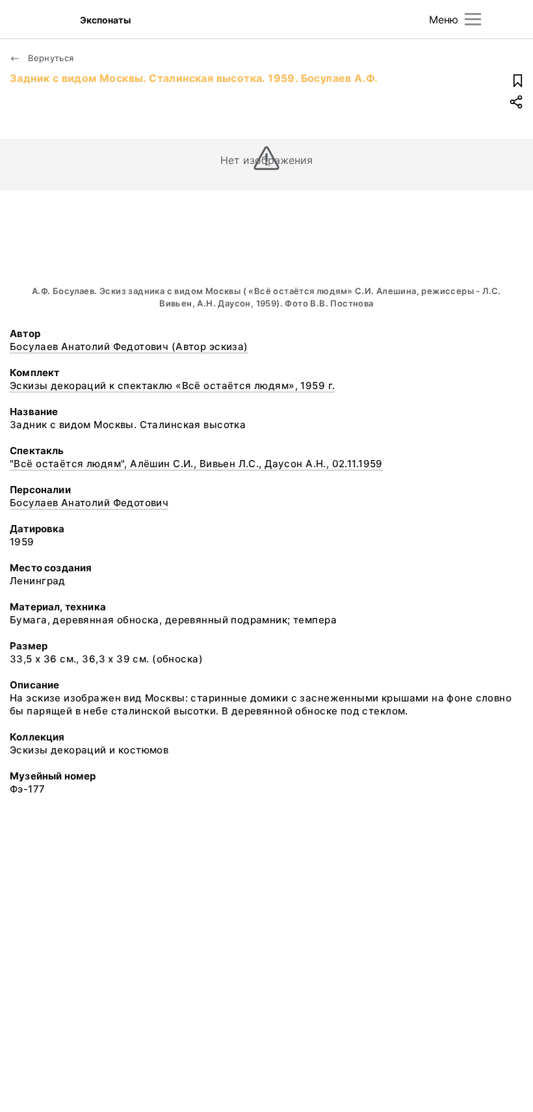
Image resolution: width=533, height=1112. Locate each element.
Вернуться (49, 58)
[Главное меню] (473, 19)
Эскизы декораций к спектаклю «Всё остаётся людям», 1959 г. (172, 385)
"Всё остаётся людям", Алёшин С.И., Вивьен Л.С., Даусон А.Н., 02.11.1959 (196, 463)
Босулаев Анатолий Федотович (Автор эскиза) (129, 346)
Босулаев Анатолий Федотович (89, 502)
